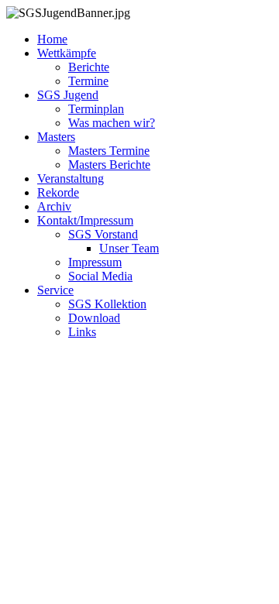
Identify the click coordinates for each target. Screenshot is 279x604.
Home (52, 39)
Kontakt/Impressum (85, 220)
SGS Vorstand (103, 234)
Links (82, 331)
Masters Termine (109, 150)
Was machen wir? (111, 122)
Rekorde (58, 192)
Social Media (100, 276)
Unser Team (129, 248)
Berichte (88, 67)
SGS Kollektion (107, 304)
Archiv (54, 206)
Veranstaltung (70, 178)
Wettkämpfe (66, 53)
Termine (88, 81)
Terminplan (96, 108)
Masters (56, 136)
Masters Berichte (109, 164)
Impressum (95, 262)
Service (55, 290)
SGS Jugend (67, 94)
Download (94, 317)
